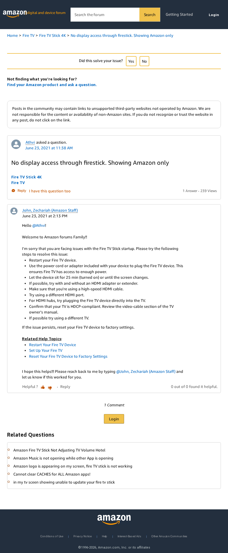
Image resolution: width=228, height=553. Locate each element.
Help (104, 536)
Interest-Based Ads (129, 536)
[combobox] (115, 15)
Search (150, 14)
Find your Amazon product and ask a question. (52, 84)
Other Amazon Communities (169, 536)
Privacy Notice (82, 536)
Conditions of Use (51, 536)
